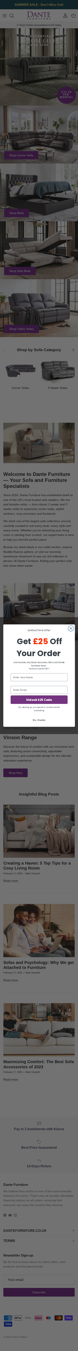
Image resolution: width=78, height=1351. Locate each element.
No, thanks (39, 719)
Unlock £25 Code (39, 699)
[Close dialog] (71, 628)
